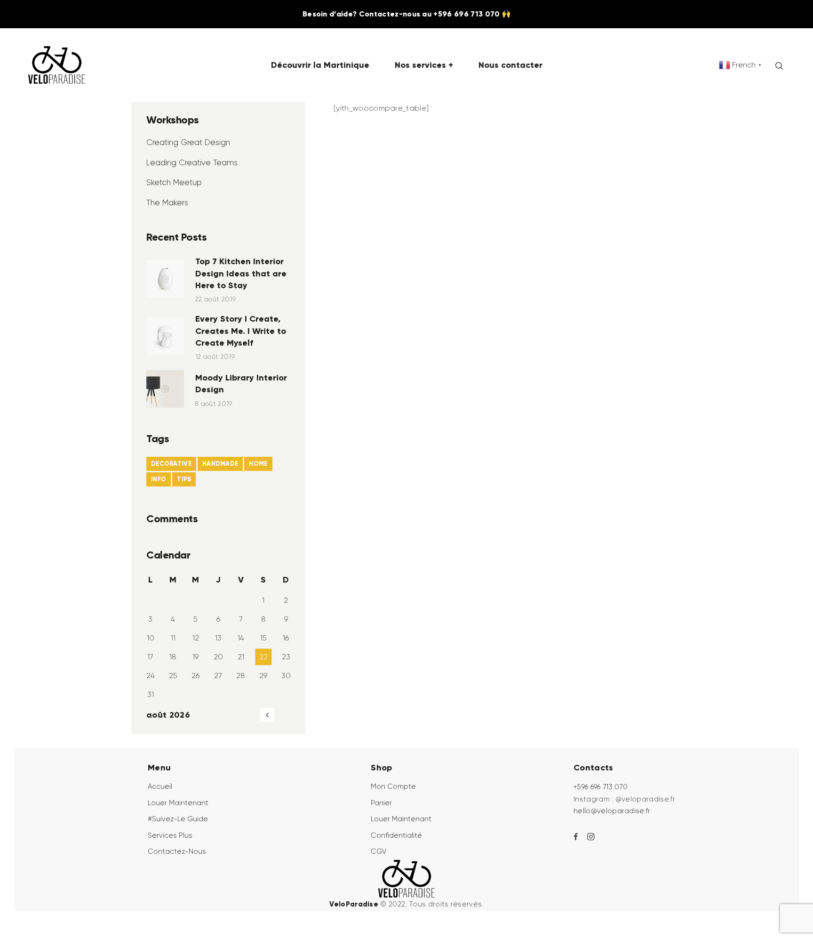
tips (184, 479)
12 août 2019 (215, 356)
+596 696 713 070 (601, 787)
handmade (220, 464)
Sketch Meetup (174, 182)
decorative (171, 464)
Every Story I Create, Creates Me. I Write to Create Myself (240, 330)
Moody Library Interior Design (241, 383)
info (158, 479)
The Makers (167, 202)
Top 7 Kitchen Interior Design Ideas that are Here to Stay (241, 273)
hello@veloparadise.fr (612, 811)
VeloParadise (353, 903)
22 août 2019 (215, 299)
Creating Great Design (188, 142)
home (258, 464)
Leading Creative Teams (192, 162)
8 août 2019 (213, 403)
